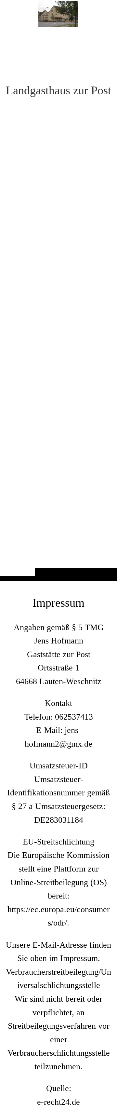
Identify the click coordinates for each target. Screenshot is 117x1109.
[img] (58, 303)
